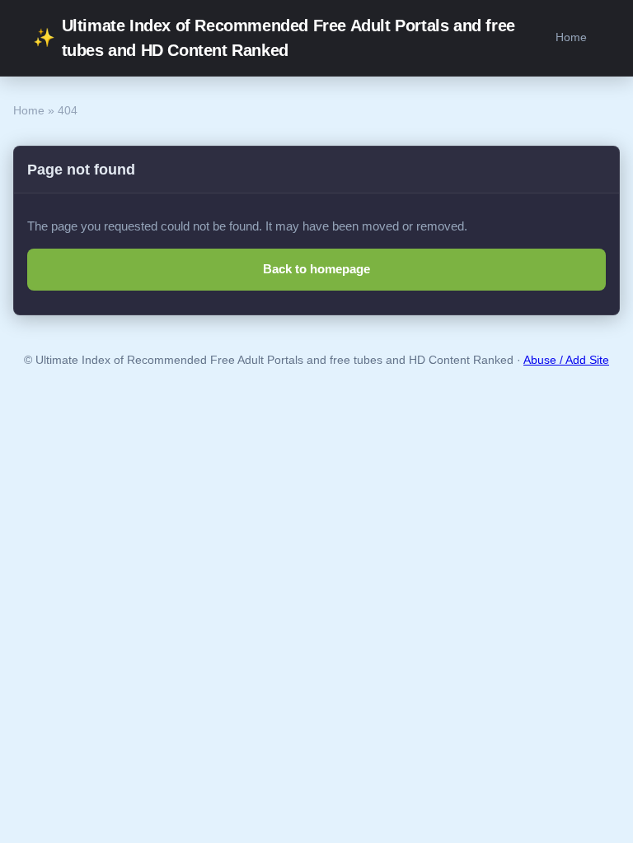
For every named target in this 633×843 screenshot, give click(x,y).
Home (571, 37)
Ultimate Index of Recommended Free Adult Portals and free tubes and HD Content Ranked (274, 37)
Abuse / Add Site (566, 360)
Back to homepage (316, 269)
